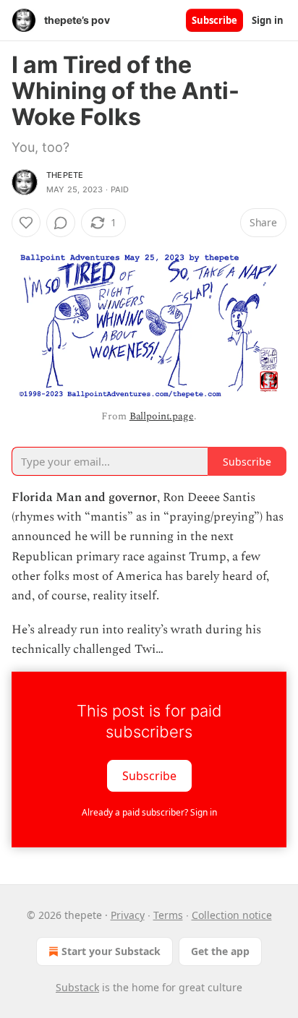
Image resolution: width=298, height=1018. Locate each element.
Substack (77, 987)
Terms (168, 915)
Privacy (128, 915)
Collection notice (232, 915)
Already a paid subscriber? (149, 812)
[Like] (26, 222)
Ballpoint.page (161, 416)
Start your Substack (111, 951)
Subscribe (214, 20)
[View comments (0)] (60, 222)
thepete (64, 175)
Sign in (268, 20)
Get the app (220, 951)
